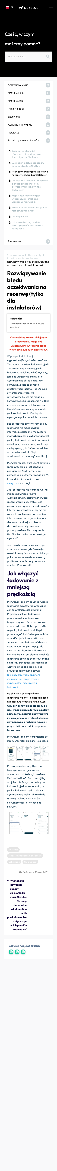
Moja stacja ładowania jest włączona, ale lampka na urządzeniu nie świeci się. (26, 198)
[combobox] (9, 7)
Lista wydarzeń (20, 216)
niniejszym (13, 483)
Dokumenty (34, 255)
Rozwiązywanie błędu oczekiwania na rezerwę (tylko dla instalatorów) (30, 173)
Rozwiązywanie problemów (22, 258)
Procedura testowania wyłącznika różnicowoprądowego (30, 209)
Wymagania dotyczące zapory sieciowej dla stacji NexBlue (28, 164)
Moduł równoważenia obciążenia (25, 855)
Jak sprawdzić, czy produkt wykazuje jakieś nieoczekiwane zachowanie (27, 225)
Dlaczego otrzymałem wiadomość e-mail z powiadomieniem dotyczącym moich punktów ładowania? (30, 185)
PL (12, 7)
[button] (51, 7)
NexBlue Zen (30, 861)
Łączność (13, 849)
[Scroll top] (53, 1167)
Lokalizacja (14, 861)
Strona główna (15, 255)
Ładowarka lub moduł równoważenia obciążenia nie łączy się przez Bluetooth (27, 154)
